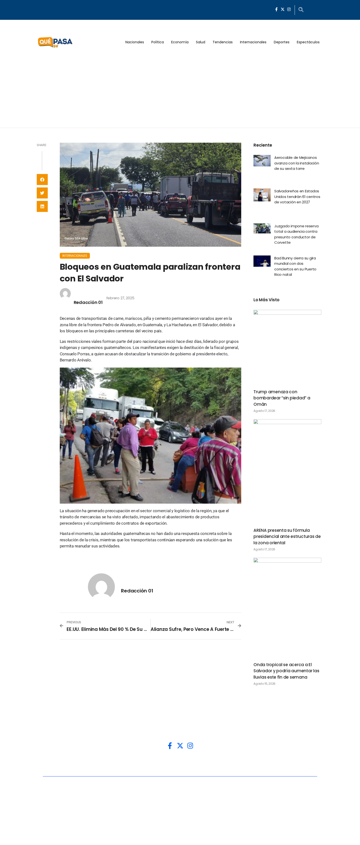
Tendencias (223, 42)
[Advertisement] (180, 91)
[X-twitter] (283, 9)
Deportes (281, 42)
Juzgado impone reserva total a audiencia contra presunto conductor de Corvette (296, 234)
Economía (180, 42)
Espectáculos (308, 42)
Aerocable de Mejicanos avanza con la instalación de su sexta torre (296, 163)
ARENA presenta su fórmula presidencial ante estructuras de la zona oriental (287, 536)
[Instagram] (289, 9)
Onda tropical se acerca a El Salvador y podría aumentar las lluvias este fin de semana (286, 671)
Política (157, 42)
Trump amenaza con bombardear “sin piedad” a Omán (281, 398)
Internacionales (253, 42)
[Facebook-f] (276, 9)
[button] (42, 179)
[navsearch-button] (301, 10)
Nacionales (134, 42)
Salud (200, 42)
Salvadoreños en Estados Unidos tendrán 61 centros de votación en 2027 (297, 196)
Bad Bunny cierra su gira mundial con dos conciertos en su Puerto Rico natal (295, 266)
